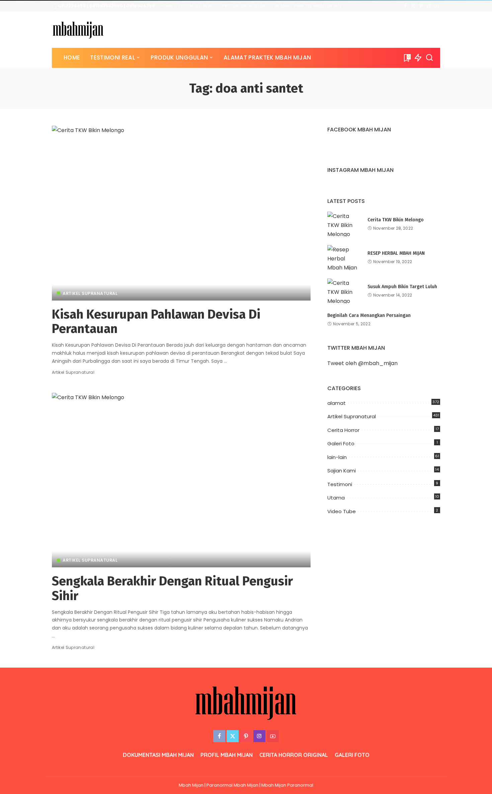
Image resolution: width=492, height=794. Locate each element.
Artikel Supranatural (90, 293)
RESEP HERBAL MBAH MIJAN (396, 253)
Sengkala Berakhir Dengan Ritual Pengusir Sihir (172, 588)
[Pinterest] (421, 6)
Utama (336, 497)
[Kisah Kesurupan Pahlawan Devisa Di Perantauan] (181, 213)
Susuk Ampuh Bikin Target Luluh (402, 287)
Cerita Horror (343, 430)
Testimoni (339, 484)
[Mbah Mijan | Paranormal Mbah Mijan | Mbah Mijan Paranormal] (78, 29)
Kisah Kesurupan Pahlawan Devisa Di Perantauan (156, 322)
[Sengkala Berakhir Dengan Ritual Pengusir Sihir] (181, 480)
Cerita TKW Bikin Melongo (395, 220)
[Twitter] (413, 6)
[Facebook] (405, 6)
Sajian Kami (341, 470)
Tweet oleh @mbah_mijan (362, 363)
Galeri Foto (340, 443)
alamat (336, 403)
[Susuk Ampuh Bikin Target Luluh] (344, 291)
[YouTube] (436, 6)
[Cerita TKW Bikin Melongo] (344, 224)
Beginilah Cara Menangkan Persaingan (369, 315)
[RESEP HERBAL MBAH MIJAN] (344, 257)
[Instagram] (428, 6)
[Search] (429, 58)
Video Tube (341, 511)
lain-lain (337, 457)
